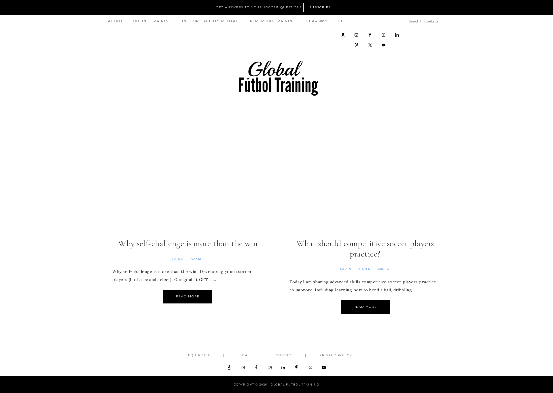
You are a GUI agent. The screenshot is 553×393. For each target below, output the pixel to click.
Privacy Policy (335, 355)
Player (196, 259)
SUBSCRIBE (320, 7)
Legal (243, 355)
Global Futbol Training (276, 78)
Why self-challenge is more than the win (188, 243)
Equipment (199, 355)
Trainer (382, 269)
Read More (188, 296)
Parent (178, 259)
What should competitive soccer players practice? (365, 248)
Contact (284, 355)
